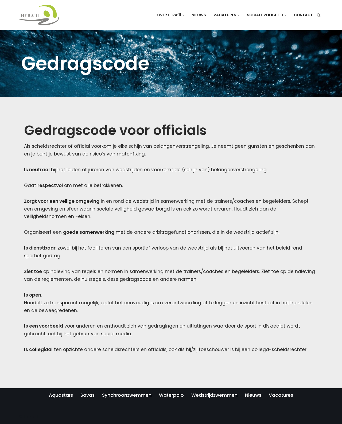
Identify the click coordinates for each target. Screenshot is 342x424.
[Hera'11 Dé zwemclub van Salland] (39, 15)
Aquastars (61, 395)
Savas (87, 395)
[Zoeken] (319, 15)
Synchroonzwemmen (126, 395)
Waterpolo (171, 395)
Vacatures (281, 395)
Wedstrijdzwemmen (214, 395)
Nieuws (199, 15)
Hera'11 (31, 417)
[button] (183, 15)
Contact (303, 15)
